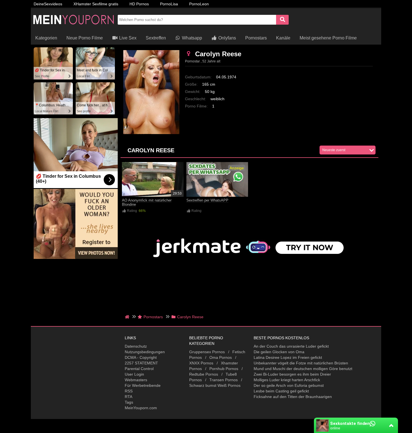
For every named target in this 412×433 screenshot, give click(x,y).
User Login (134, 374)
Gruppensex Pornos (207, 352)
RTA (128, 396)
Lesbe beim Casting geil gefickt (281, 391)
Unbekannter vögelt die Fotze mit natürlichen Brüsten (301, 363)
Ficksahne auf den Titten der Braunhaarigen (293, 396)
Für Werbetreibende (143, 385)
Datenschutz (136, 346)
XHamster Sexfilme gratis (95, 4)
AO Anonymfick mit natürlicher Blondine (147, 202)
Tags (129, 402)
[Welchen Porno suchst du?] (282, 20)
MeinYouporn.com (141, 408)
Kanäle (283, 38)
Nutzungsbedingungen (145, 352)
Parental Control (139, 368)
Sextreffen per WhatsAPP (207, 200)
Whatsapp (191, 38)
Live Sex (127, 38)
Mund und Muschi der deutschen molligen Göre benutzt (303, 368)
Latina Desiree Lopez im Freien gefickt (288, 357)
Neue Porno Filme (84, 38)
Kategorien (46, 38)
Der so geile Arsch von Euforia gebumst (289, 385)
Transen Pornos (223, 380)
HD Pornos (139, 4)
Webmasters (136, 380)
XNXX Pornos (201, 363)
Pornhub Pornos (223, 368)
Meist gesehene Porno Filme (328, 38)
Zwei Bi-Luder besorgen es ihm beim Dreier (292, 374)
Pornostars (256, 38)
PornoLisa (169, 4)
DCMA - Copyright (141, 357)
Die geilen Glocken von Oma (279, 352)
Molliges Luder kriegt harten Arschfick (287, 380)
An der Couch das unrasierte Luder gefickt (291, 346)
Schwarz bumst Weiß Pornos (214, 385)
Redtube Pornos (203, 374)
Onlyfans (226, 38)
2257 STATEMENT (141, 363)
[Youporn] (73, 29)
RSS (129, 391)
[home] (127, 317)
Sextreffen (156, 38)
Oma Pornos (220, 357)
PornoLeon (199, 4)
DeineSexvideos (48, 4)
